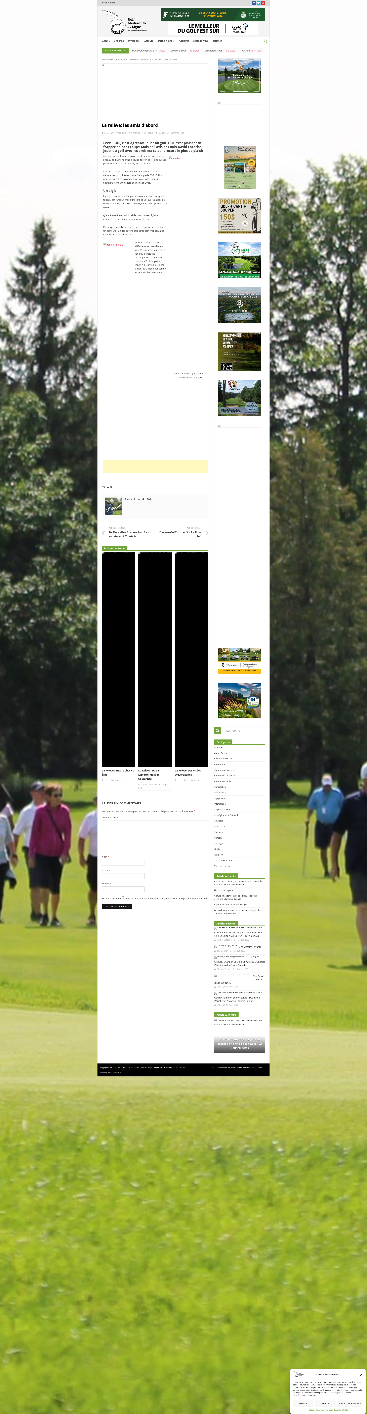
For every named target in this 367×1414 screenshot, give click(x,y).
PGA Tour (173, 50)
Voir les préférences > (350, 1403)
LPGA (200, 50)
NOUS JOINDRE (179, 920)
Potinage (218, 652)
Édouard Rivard (223, 777)
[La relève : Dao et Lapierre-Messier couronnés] (155, 659)
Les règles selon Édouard (226, 623)
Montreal (218, 629)
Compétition (220, 595)
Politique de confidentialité (337, 1410)
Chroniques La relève (142, 132)
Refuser (326, 1403)
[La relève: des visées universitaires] (191, 659)
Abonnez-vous (200, 41)
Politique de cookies (316, 1410)
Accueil (106, 41)
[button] (361, 1374)
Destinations (220, 601)
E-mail (106, 870)
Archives (148, 41)
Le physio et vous (222, 618)
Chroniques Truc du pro (225, 584)
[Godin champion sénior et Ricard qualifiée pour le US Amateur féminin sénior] (238, 802)
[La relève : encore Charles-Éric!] (118, 659)
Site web (106, 883)
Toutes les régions (223, 674)
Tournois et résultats (224, 668)
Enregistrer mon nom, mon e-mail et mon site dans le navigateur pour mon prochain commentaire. (155, 898)
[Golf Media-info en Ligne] (125, 22)
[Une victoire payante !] (225, 755)
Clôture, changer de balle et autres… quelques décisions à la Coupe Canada (239, 772)
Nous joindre (108, 2)
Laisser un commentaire (171, 132)
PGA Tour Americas (232, 50)
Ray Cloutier (222, 759)
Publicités (183, 41)
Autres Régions (221, 561)
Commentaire (110, 817)
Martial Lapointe (149, 784)
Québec (217, 657)
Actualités (218, 555)
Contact (217, 41)
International (220, 612)
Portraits (218, 646)
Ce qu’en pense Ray (223, 567)
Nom (105, 856)
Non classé (219, 635)
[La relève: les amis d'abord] (155, 65)
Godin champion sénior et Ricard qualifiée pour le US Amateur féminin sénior (237, 808)
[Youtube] (263, 3)
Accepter (303, 1403)
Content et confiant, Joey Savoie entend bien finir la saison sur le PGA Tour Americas (238, 742)
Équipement (219, 606)
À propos (119, 41)
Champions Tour (141, 50)
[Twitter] (258, 3)
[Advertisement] (155, 466)
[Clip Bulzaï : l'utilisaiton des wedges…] (232, 784)
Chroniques (219, 572)
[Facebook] (254, 3)
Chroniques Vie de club (224, 589)
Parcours (218, 640)
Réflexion (218, 663)
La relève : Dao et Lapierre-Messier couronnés (149, 775)
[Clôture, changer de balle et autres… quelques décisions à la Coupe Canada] (238, 766)
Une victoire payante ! (224, 698)
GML (107, 132)
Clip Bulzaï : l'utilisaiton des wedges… (231, 713)
